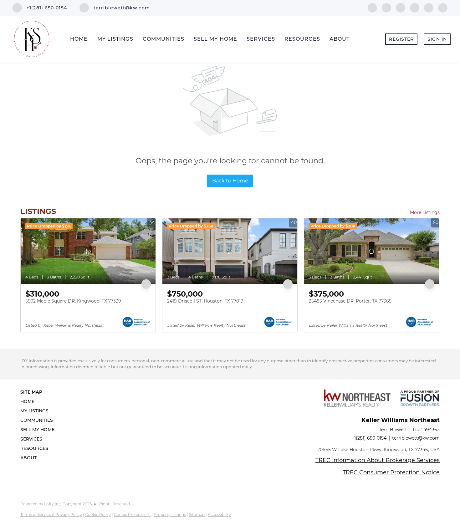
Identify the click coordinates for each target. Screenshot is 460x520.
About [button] (340, 39)
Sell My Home (215, 39)
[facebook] (372, 7)
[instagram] (428, 7)
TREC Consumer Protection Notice (391, 472)
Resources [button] (302, 39)
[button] (39, 401)
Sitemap (197, 514)
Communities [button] (163, 39)
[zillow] (414, 7)
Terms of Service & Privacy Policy (51, 514)
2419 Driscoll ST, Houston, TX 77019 (205, 301)
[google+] (442, 7)
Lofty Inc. (53, 504)
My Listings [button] (115, 39)
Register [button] (401, 39)
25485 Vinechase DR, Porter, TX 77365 (350, 301)
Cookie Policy (98, 514)
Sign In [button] (437, 39)
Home (79, 39)
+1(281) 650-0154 (369, 438)
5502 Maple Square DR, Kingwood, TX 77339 (73, 301)
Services (261, 39)
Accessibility (219, 514)
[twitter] (400, 7)
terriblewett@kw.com (416, 438)
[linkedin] (386, 7)
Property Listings (170, 514)
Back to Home (230, 181)
